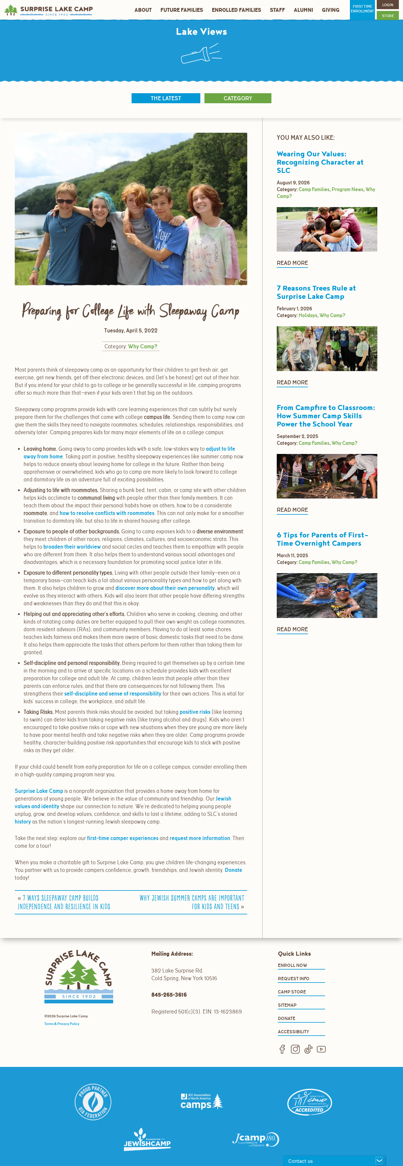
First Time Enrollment (362, 9)
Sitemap (287, 1005)
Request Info (293, 978)
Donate (286, 1018)
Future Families (181, 10)
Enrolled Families (236, 10)
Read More (292, 262)
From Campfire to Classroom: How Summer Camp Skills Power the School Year (326, 416)
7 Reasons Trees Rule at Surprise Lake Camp (316, 292)
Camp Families (314, 189)
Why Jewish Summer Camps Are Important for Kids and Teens (192, 902)
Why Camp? (142, 346)
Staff (277, 10)
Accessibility (293, 1031)
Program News (347, 189)
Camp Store (292, 992)
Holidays (308, 315)
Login (387, 5)
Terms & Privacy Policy (61, 1023)
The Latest (166, 98)
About (143, 10)
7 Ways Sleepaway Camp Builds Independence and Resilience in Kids (64, 902)
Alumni (303, 10)
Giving (331, 10)
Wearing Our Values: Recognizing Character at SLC (320, 162)
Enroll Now (292, 965)
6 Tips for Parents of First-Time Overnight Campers (322, 539)
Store (388, 16)
